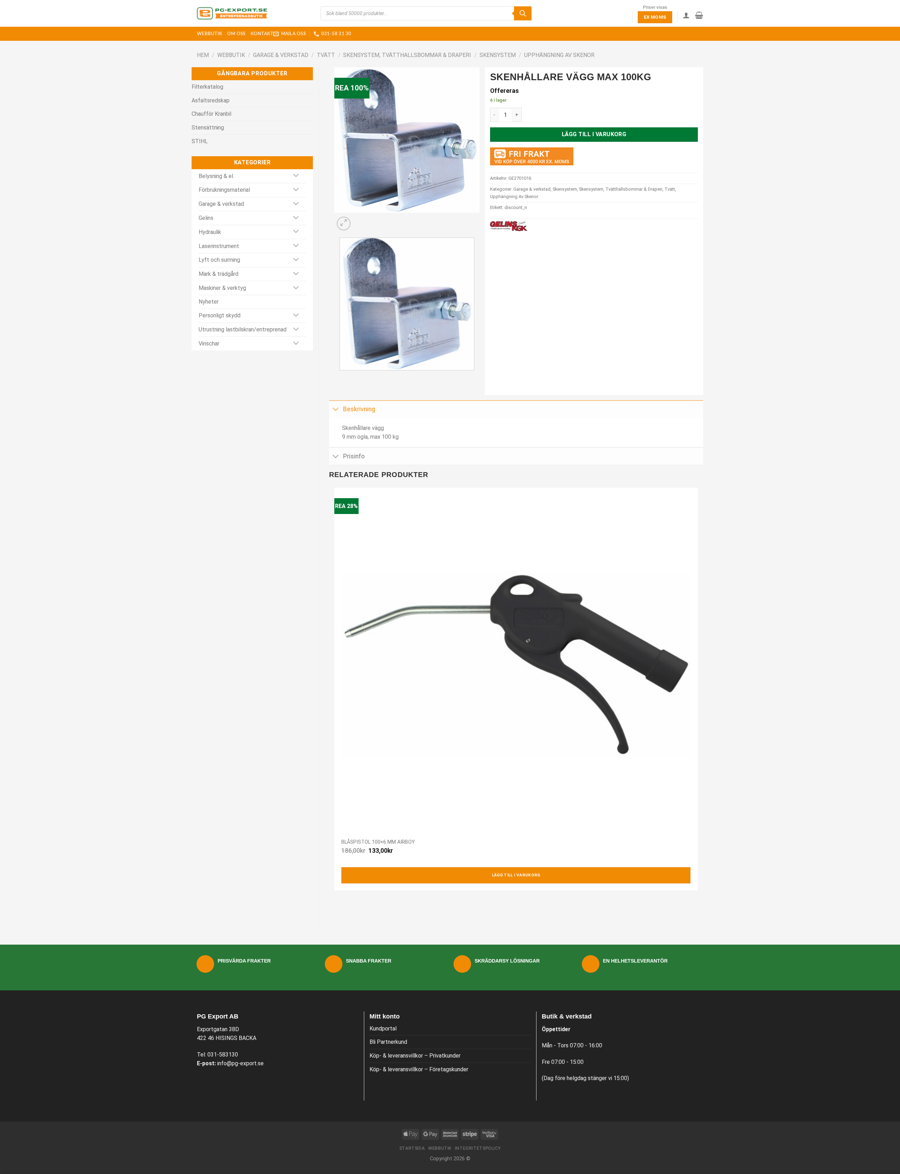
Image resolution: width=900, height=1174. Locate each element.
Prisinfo (354, 456)
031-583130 (222, 1054)
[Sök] (523, 13)
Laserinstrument (219, 246)
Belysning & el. (216, 176)
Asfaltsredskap (211, 100)
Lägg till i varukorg (594, 134)
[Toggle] (296, 176)
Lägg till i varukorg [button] (516, 874)
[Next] (360, 220)
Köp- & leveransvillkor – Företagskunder (418, 1069)
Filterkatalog (207, 86)
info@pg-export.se (240, 1063)
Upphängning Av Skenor (559, 55)
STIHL (200, 141)
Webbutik (209, 34)
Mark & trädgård (218, 274)
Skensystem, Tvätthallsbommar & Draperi (407, 55)
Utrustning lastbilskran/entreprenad (243, 329)
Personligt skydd (219, 315)
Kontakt (262, 34)
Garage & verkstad (280, 55)
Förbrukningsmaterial (224, 189)
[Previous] (341, 377)
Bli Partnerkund (388, 1042)
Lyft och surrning (219, 259)
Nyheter (209, 301)
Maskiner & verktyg (222, 288)
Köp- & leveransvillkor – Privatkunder (415, 1055)
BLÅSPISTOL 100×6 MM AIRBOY (378, 842)
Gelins (206, 218)
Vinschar (209, 343)
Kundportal (383, 1028)
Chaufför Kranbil (211, 113)
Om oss (236, 34)
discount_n (515, 207)
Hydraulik (210, 232)
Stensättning (208, 127)
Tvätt (326, 55)
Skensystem (498, 55)
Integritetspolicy (478, 1148)
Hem (203, 55)
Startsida (412, 1148)
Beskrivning (359, 409)
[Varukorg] (699, 15)
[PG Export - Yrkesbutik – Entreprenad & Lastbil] (232, 13)
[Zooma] (344, 223)
